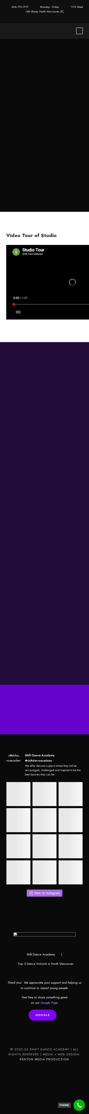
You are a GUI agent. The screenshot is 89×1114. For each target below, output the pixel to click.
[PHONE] (79, 1105)
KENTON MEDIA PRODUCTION (44, 1059)
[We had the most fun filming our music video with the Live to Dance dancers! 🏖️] (44, 794)
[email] (44, 16)
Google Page (49, 1002)
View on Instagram (47, 893)
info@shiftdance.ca (39, 590)
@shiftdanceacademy (38, 761)
